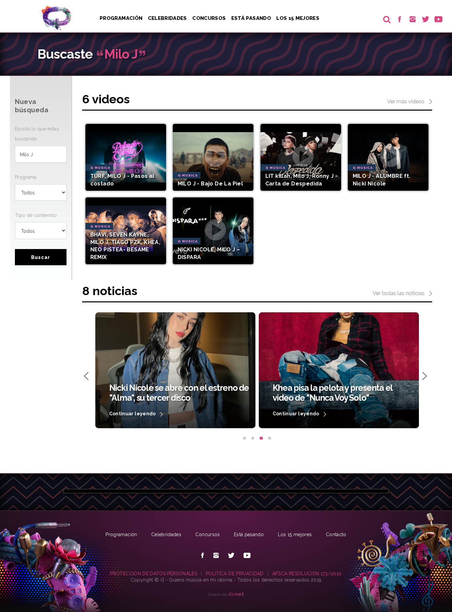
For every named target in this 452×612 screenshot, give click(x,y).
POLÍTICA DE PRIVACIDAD (235, 573)
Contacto (336, 534)
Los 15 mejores (295, 534)
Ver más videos (406, 101)
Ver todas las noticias (399, 293)
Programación (121, 18)
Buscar (40, 257)
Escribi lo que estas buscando (37, 133)
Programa (26, 177)
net (236, 594)
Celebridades (167, 18)
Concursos (209, 18)
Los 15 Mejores (297, 18)
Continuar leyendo (133, 413)
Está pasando (251, 18)
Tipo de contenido (36, 215)
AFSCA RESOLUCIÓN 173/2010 (307, 573)
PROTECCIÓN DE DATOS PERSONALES (153, 573)
